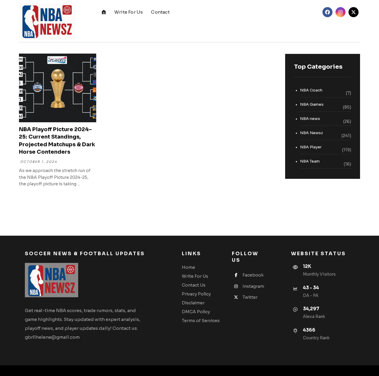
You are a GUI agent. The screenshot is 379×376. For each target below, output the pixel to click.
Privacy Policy (196, 294)
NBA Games (312, 104)
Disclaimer (193, 303)
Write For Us (195, 276)
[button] (327, 12)
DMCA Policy (196, 311)
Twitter (250, 297)
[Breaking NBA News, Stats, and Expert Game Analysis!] (47, 21)
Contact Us (193, 285)
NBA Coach (311, 90)
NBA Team (310, 161)
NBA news (310, 118)
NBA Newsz (311, 132)
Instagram (253, 286)
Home (188, 267)
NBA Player (311, 147)
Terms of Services (201, 320)
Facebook (253, 275)
